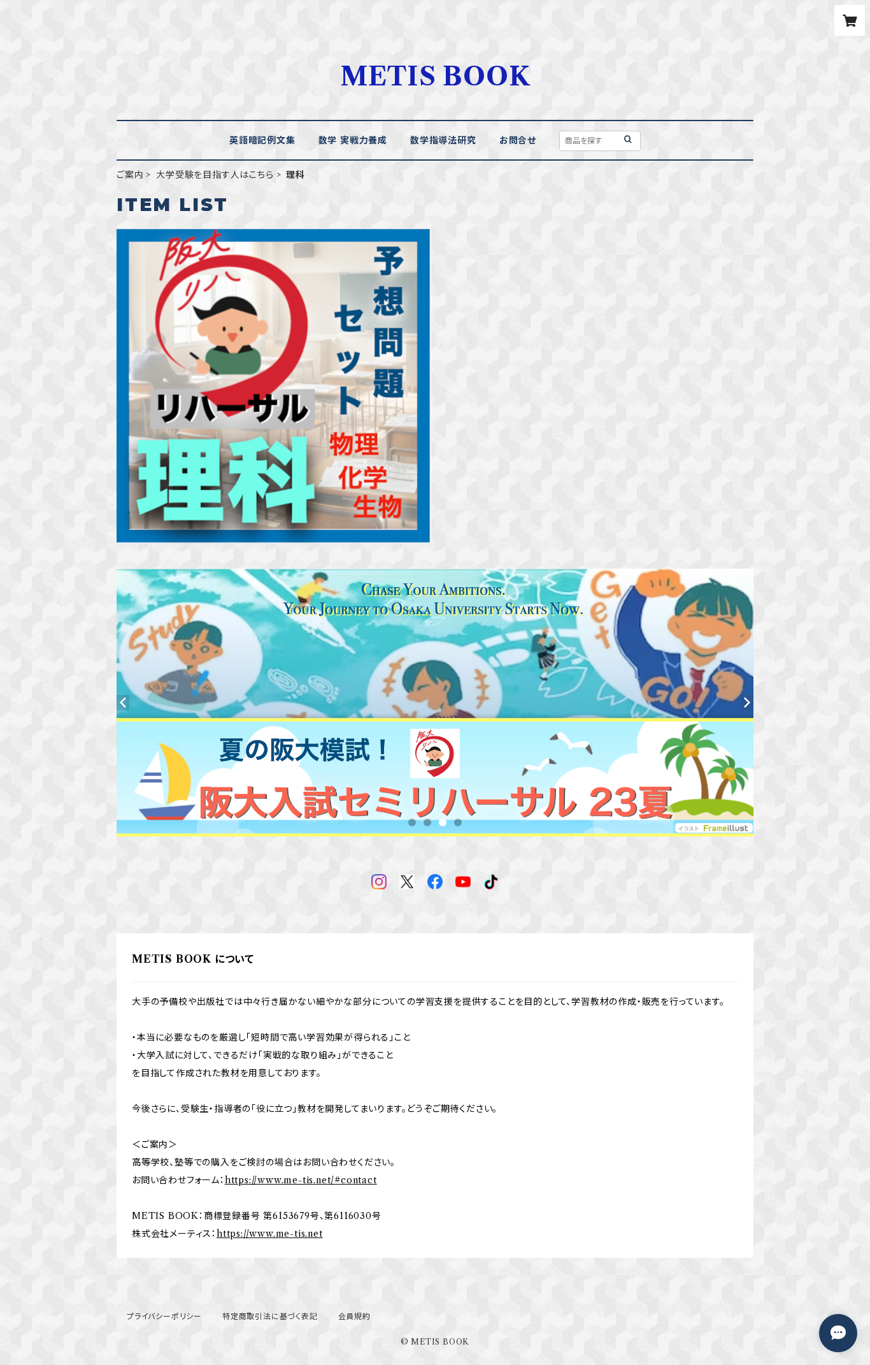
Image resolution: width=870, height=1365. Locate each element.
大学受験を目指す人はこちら (214, 174)
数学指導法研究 (443, 140)
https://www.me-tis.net (270, 1233)
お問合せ (517, 140)
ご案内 (130, 174)
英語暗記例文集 (262, 140)
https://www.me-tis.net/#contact (301, 1180)
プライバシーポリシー (164, 1316)
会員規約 (354, 1316)
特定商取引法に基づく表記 (270, 1316)
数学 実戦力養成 (352, 140)
